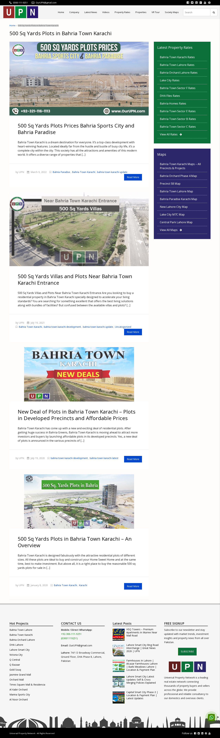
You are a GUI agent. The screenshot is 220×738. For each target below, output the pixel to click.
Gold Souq (15, 669)
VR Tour (156, 12)
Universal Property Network (22, 733)
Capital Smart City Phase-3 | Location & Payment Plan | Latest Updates (142, 695)
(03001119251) (69, 638)
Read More (133, 177)
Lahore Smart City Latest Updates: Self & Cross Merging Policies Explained (141, 679)
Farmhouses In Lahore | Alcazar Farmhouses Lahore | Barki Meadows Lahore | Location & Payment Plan (142, 665)
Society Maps (172, 12)
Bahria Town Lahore (20, 629)
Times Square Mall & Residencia (27, 684)
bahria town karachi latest (104, 458)
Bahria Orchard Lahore (22, 639)
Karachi (83, 585)
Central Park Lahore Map (176, 222)
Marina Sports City (19, 694)
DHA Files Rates (170, 96)
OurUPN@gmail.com (80, 645)
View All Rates (170, 134)
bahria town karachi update (112, 172)
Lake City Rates (169, 80)
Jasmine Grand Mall (20, 674)
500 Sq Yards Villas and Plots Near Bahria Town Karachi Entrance (75, 279)
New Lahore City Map (174, 207)
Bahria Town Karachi (83, 172)
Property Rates (122, 12)
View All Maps (170, 230)
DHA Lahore (16, 644)
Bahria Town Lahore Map (176, 191)
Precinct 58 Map (170, 183)
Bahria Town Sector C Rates (178, 127)
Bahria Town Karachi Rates (177, 57)
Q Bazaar (14, 664)
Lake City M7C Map (172, 214)
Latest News (90, 12)
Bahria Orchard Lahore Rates (178, 72)
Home (61, 12)
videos (105, 12)
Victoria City (16, 654)
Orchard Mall (16, 679)
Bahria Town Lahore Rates (177, 65)
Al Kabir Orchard (18, 689)
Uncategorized (123, 326)
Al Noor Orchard (18, 699)
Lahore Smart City (19, 649)
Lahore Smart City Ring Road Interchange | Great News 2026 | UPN (142, 648)
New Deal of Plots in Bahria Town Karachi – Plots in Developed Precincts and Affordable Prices (76, 415)
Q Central (14, 659)
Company (74, 12)
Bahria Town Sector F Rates (177, 88)
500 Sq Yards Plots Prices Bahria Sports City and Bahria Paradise (76, 129)
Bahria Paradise (61, 172)
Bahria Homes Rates (173, 103)
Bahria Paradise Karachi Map (178, 199)
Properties (140, 12)
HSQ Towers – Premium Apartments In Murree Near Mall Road (141, 632)
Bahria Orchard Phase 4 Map (178, 176)
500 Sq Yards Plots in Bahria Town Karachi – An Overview (75, 542)
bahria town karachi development (62, 326)
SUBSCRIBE (187, 651)
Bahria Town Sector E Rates (178, 111)
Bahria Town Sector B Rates (178, 119)
